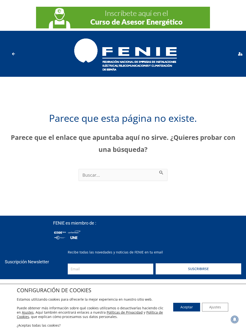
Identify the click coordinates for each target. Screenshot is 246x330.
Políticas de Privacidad (125, 312)
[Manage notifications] (235, 319)
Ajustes (28, 312)
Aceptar (186, 307)
